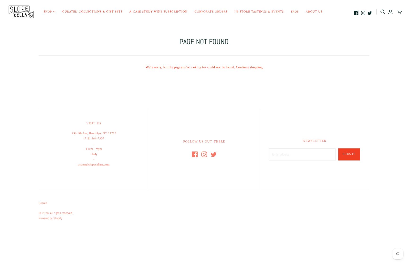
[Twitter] (370, 13)
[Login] (390, 11)
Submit (349, 154)
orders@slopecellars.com (94, 165)
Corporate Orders (211, 11)
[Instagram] (363, 13)
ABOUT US (314, 11)
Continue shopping (249, 67)
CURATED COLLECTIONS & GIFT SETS (92, 11)
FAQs (295, 11)
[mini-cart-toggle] (399, 11)
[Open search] (382, 11)
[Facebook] (356, 13)
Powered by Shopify (50, 218)
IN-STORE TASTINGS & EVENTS (259, 11)
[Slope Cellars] (21, 12)
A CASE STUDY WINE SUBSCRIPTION (158, 11)
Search (43, 203)
